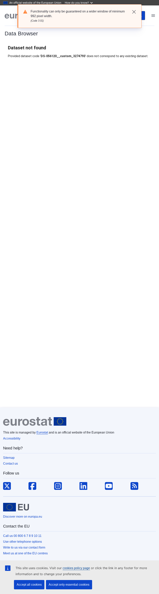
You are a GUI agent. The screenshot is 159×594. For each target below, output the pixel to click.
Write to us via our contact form (24, 547)
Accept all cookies (29, 584)
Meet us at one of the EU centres (25, 553)
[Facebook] (32, 486)
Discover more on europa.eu (22, 516)
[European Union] (16, 507)
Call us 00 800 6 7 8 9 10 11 (22, 535)
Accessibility (11, 438)
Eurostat (42, 432)
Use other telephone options (22, 541)
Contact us (10, 463)
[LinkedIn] (83, 486)
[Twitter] (7, 486)
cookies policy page (76, 568)
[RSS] (134, 486)
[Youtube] (109, 486)
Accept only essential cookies (69, 584)
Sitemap (9, 457)
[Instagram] (58, 486)
